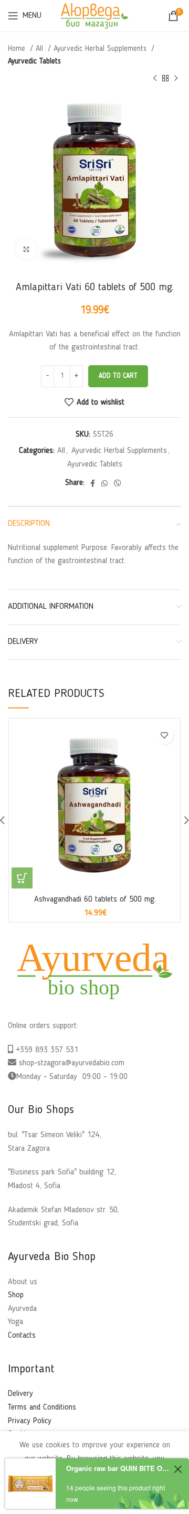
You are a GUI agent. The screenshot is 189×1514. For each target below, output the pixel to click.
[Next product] (176, 78)
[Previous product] (155, 78)
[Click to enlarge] (26, 249)
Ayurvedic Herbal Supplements (101, 49)
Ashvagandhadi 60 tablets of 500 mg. (95, 899)
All (41, 49)
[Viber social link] (117, 483)
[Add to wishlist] (164, 735)
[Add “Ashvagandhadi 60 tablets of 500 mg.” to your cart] (22, 877)
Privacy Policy (29, 1421)
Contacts (22, 1335)
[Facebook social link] (92, 483)
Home (18, 49)
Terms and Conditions (42, 1407)
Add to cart (118, 376)
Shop (16, 1295)
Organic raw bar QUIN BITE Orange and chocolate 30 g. (118, 1468)
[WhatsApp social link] (104, 483)
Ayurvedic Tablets (34, 61)
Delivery (20, 1394)
